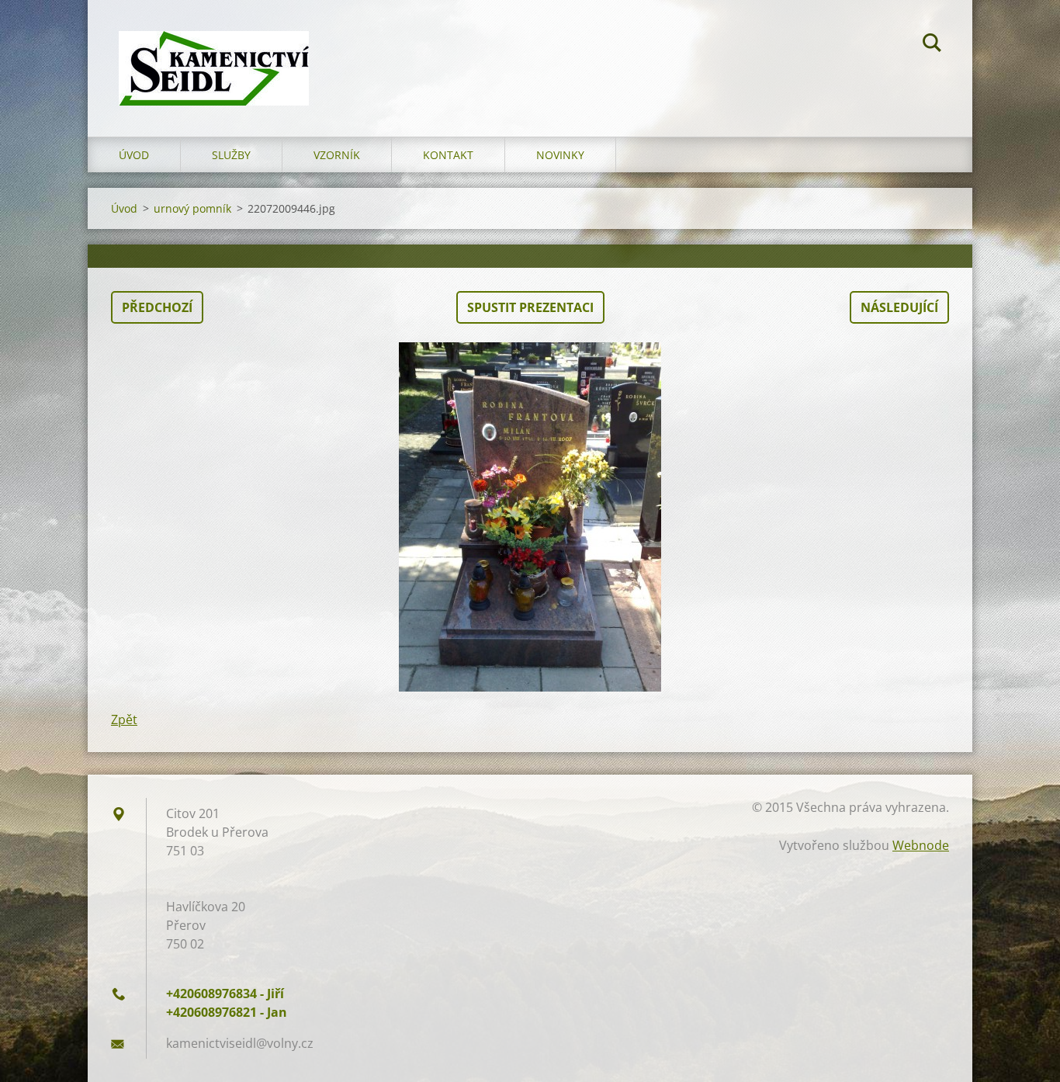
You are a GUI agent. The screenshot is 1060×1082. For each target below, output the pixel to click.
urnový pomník (192, 208)
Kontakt (448, 154)
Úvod (134, 154)
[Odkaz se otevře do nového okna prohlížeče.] (530, 517)
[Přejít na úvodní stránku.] (214, 53)
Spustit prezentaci (530, 307)
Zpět (124, 719)
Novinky (560, 154)
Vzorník (336, 154)
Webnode (920, 845)
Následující (899, 307)
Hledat (932, 45)
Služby (231, 154)
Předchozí (157, 307)
